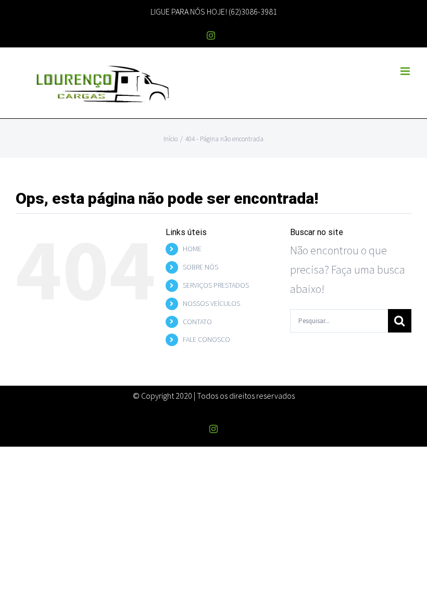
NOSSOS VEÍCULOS (211, 303)
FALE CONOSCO (206, 339)
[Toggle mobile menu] (405, 71)
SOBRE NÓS (200, 267)
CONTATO (197, 321)
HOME (192, 248)
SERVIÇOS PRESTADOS (216, 285)
